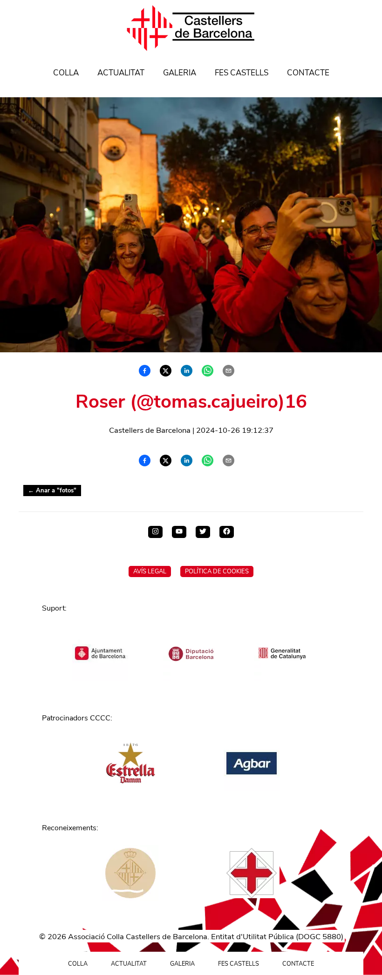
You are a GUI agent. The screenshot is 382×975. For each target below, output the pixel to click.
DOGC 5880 (319, 936)
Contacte (308, 72)
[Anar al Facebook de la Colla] (226, 532)
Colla (66, 72)
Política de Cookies (217, 571)
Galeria (179, 72)
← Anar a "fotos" (52, 490)
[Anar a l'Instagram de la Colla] (155, 532)
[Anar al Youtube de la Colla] (179, 532)
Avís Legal (149, 571)
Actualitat (120, 72)
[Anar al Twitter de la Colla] (203, 532)
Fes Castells (241, 72)
